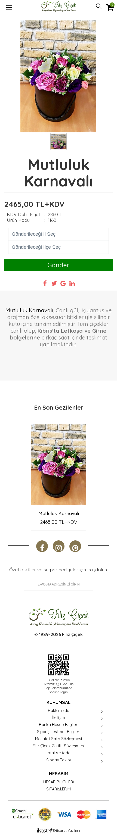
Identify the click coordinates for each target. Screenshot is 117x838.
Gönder (58, 265)
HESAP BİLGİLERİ (58, 781)
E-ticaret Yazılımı (66, 830)
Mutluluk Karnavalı (58, 513)
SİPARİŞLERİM (58, 789)
